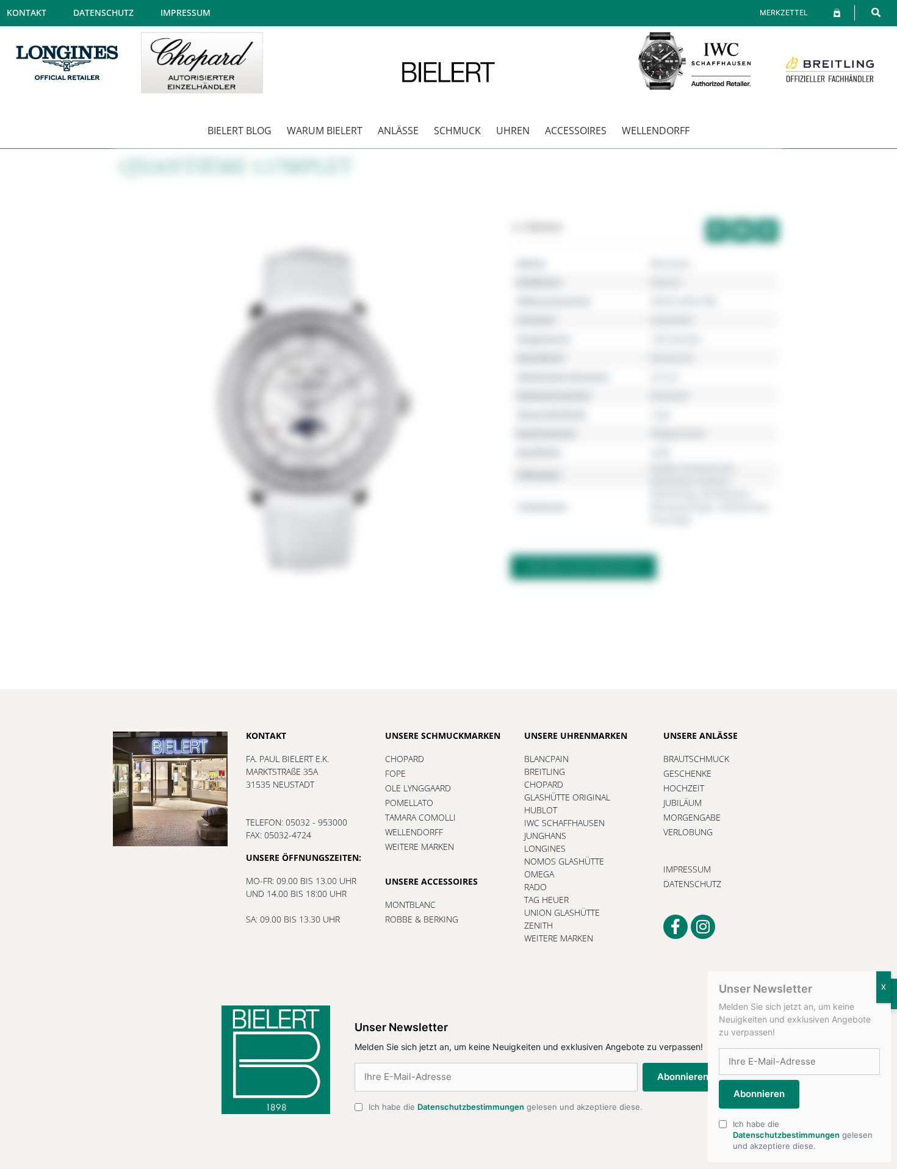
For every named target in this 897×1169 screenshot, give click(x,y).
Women (666, 282)
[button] (876, 12)
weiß (660, 452)
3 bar (661, 414)
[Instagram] (703, 927)
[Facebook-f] (675, 927)
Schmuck (457, 130)
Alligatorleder (678, 433)
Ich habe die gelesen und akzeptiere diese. (506, 1107)
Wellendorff (656, 130)
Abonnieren (682, 1076)
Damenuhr (672, 358)
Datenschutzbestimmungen (470, 1107)
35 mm (664, 377)
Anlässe (398, 130)
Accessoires (576, 130)
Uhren (513, 130)
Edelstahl (669, 395)
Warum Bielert (324, 130)
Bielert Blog (239, 130)
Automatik (671, 320)
